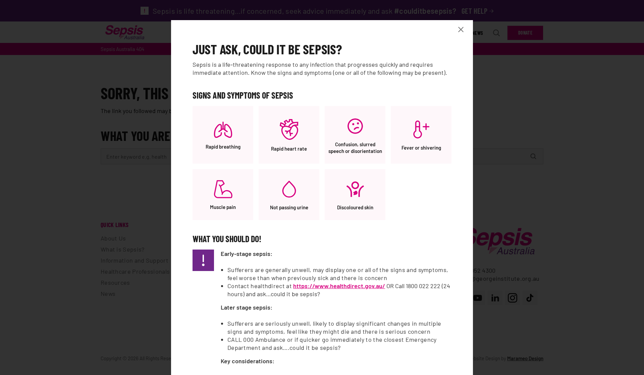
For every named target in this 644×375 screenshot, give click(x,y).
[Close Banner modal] (462, 29)
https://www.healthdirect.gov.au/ (339, 285)
